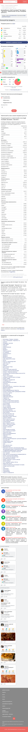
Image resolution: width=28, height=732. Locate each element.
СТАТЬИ (3, 696)
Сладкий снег (6, 398)
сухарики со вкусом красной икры (11, 370)
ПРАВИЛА (9, 716)
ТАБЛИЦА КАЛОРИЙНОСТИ (7, 701)
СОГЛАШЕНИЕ (4, 716)
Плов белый (6, 368)
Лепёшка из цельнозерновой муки (11, 402)
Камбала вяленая (7, 347)
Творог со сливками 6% (8, 472)
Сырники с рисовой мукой (9, 408)
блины (4, 428)
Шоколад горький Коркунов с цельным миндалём (14, 438)
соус (4, 467)
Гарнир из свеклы (7, 442)
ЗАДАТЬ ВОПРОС (5, 714)
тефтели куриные (7, 351)
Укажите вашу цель (5, 96)
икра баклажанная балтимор (9, 382)
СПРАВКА (4, 710)
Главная (2, 5)
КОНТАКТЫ (11, 714)
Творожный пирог (7, 395)
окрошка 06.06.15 (7, 353)
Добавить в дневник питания (14, 42)
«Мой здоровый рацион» (18, 277)
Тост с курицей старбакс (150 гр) (10, 462)
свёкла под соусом (7, 463)
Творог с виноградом (8, 375)
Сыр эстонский (6, 394)
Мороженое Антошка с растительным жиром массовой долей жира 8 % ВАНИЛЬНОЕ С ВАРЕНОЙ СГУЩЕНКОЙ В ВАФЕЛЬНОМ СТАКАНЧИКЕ (15, 449)
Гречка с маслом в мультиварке (10, 455)
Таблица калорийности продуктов (11, 5)
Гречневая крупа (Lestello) (9, 458)
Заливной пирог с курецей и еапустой (12, 451)
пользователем (12, 15)
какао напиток (6, 412)
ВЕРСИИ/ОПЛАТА (5, 711)
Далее (14, 110)
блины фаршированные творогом (11, 390)
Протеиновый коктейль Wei (9, 411)
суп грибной (6, 352)
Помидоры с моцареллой (9, 379)
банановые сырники (7, 409)
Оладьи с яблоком (7, 426)
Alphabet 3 (5, 356)
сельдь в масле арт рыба (8, 466)
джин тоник (5, 364)
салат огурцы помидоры (8, 420)
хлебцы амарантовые (8, 441)
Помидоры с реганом (8, 343)
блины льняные (6, 389)
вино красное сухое (7, 445)
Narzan (4, 360)
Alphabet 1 (5, 349)
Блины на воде (6, 404)
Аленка (4, 348)
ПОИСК (3, 699)
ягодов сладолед (7, 407)
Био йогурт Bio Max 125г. (8, 413)
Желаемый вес (4, 104)
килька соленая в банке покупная (11, 400)
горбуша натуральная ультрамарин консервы (13, 464)
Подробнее (12, 272)
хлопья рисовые (6, 421)
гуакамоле (5, 383)
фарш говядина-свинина (8, 423)
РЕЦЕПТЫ (4, 692)
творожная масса (7, 434)
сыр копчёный (6, 403)
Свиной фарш (6, 470)
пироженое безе (7, 446)
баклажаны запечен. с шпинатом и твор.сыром (14, 386)
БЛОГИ (3, 694)
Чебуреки (5, 436)
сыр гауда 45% (6, 440)
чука (4, 443)
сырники (5, 341)
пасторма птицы (7, 399)
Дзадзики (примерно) (8, 387)
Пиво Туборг (6, 344)
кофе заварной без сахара (9, 358)
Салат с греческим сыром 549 (10, 369)
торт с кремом (6, 453)
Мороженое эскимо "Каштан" (10, 416)
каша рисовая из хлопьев (9, 429)
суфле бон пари (6, 362)
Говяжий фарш (6, 471)
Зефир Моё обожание (8, 396)
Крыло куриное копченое (9, 419)
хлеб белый (5, 468)
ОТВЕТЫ (3, 706)
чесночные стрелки (7, 392)
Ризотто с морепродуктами (9, 361)
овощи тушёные (6, 460)
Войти (25, 1)
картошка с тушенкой (8, 425)
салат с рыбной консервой (9, 430)
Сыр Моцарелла (6, 381)
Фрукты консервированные (9, 433)
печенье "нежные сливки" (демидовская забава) (14, 391)
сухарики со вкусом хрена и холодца (11, 377)
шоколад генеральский (8, 415)
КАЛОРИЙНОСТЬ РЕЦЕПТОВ (7, 703)
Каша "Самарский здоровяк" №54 (10, 457)
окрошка (5, 345)
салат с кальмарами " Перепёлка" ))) (11, 340)
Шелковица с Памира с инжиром (10, 339)
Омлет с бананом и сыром (9, 424)
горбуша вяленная (7, 437)
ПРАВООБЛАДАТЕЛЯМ (6, 708)
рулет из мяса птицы (8, 366)
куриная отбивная (7, 417)
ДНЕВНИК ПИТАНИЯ (5, 690)
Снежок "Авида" (6, 378)
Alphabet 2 (5, 355)
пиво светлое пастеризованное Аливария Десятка (14, 454)
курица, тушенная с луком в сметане (11, 459)
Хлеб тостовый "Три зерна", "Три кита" (9, 8)
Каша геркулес (6, 385)
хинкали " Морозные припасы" (10, 372)
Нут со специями (7, 406)
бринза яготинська (7, 357)
